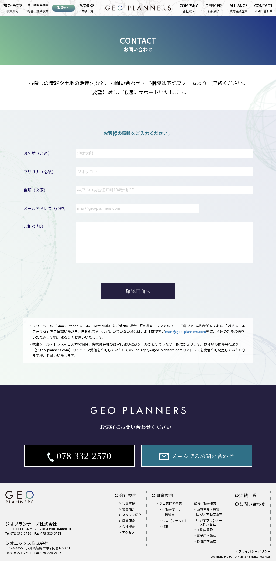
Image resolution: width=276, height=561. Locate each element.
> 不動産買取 (203, 529)
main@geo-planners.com (185, 331)
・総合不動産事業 (203, 503)
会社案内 (189, 8)
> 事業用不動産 (205, 535)
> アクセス (127, 532)
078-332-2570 (84, 455)
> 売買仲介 (206, 509)
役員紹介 (213, 8)
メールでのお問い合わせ (203, 456)
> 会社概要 (127, 526)
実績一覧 (87, 8)
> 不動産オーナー (172, 512)
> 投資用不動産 (205, 541)
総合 (37, 11)
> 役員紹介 (127, 509)
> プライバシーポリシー (253, 551)
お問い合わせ (263, 8)
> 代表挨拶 (127, 503)
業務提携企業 (239, 8)
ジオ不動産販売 (211, 514)
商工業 (37, 5)
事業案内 (12, 8)
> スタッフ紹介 (130, 514)
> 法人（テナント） (173, 520)
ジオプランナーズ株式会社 (211, 522)
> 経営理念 (127, 520)
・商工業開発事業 (169, 503)
